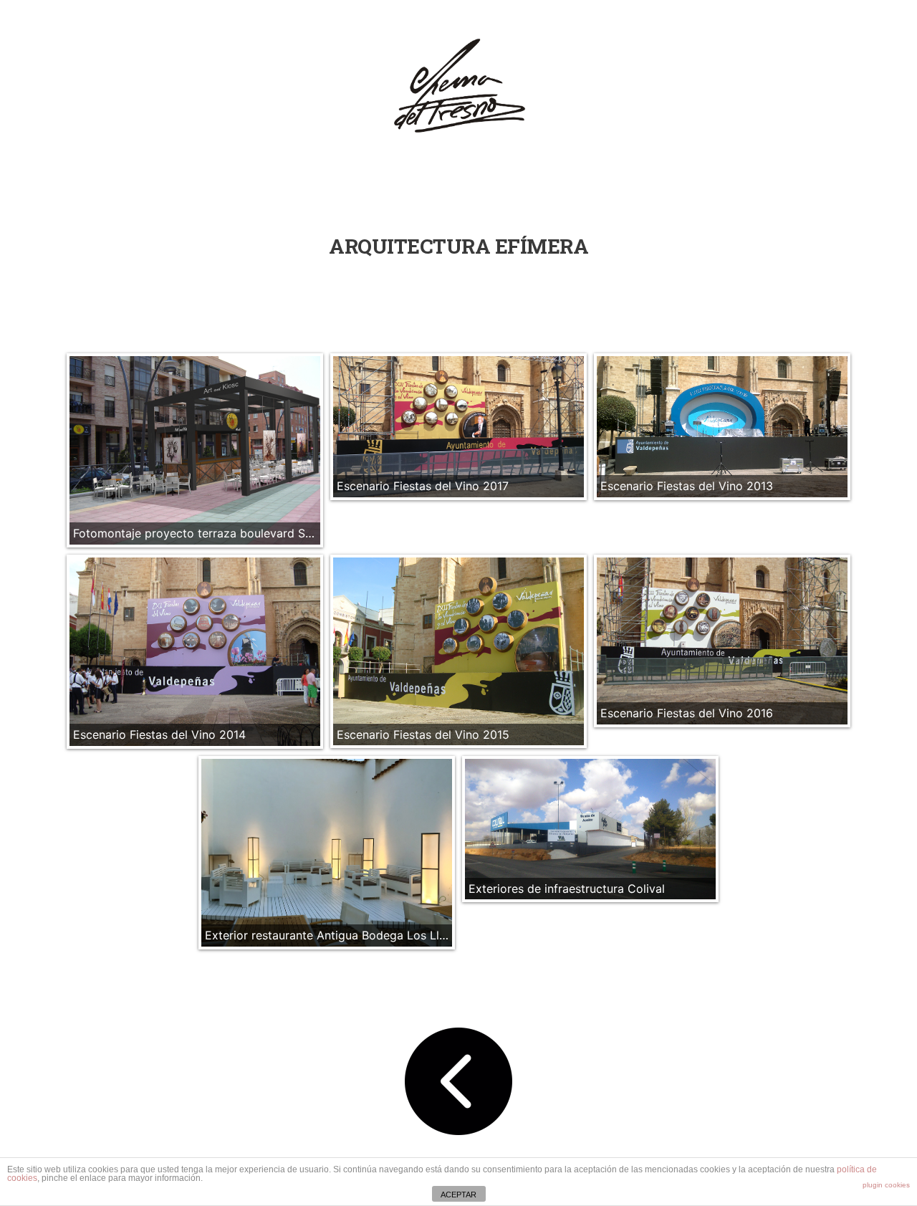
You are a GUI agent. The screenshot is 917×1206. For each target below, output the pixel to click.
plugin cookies (886, 1185)
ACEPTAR (458, 1194)
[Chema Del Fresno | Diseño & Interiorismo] (459, 87)
